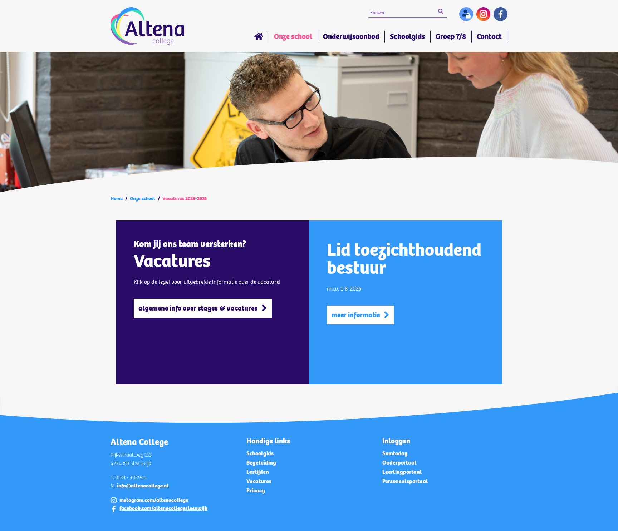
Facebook (500, 14)
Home (258, 38)
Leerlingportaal (402, 472)
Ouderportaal (399, 462)
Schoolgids (407, 36)
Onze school (293, 36)
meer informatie (356, 315)
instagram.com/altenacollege (153, 499)
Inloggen (466, 14)
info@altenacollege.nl (142, 485)
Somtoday (395, 453)
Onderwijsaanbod (351, 36)
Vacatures (258, 481)
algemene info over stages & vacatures (198, 308)
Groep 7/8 (451, 36)
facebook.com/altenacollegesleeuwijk (163, 508)
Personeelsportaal (405, 481)
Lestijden (257, 472)
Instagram (483, 14)
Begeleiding (261, 462)
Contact (489, 36)
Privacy (255, 490)
